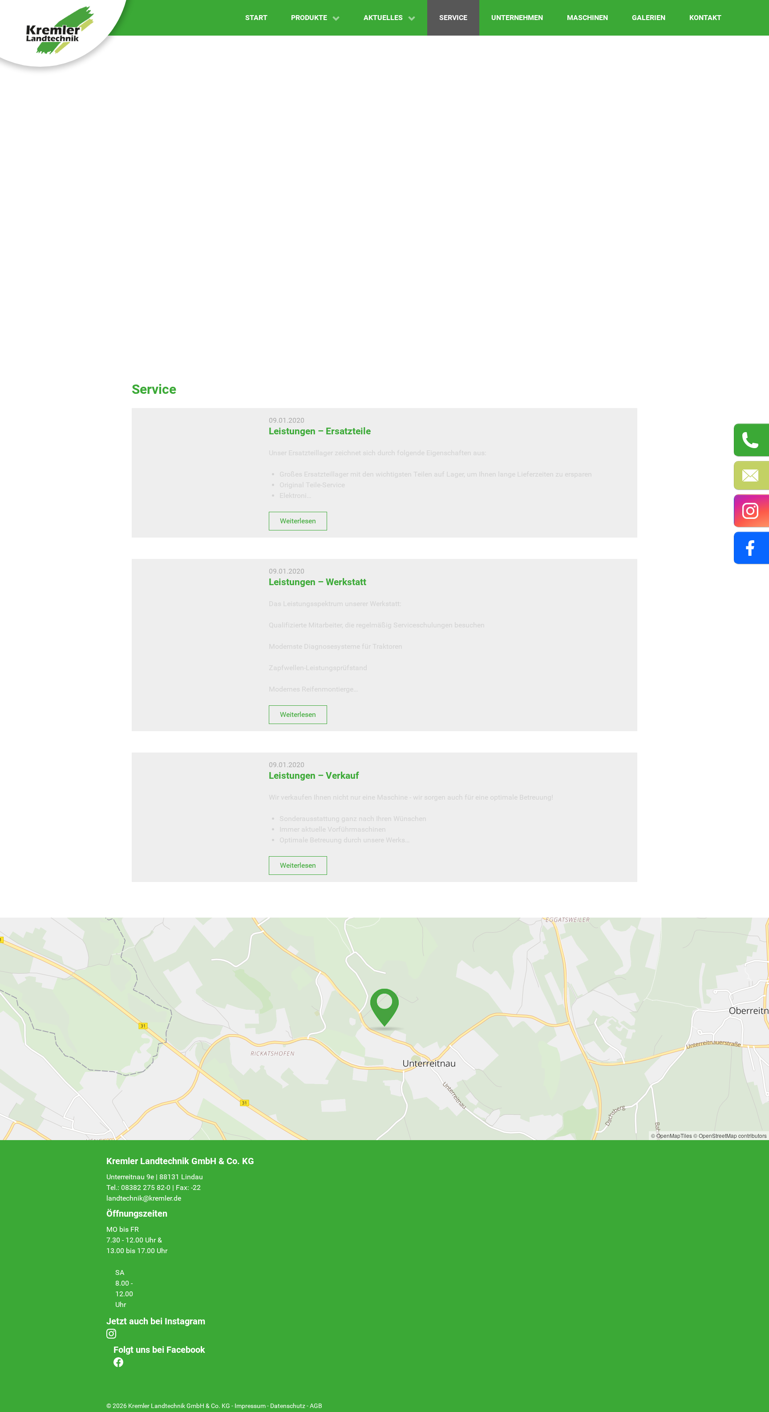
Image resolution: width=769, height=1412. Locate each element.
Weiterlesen (298, 521)
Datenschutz (287, 1405)
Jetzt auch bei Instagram (155, 1321)
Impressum (250, 1405)
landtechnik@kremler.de (143, 1198)
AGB (316, 1405)
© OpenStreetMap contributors (730, 1135)
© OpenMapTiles (671, 1135)
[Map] (384, 1029)
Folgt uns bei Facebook (159, 1349)
